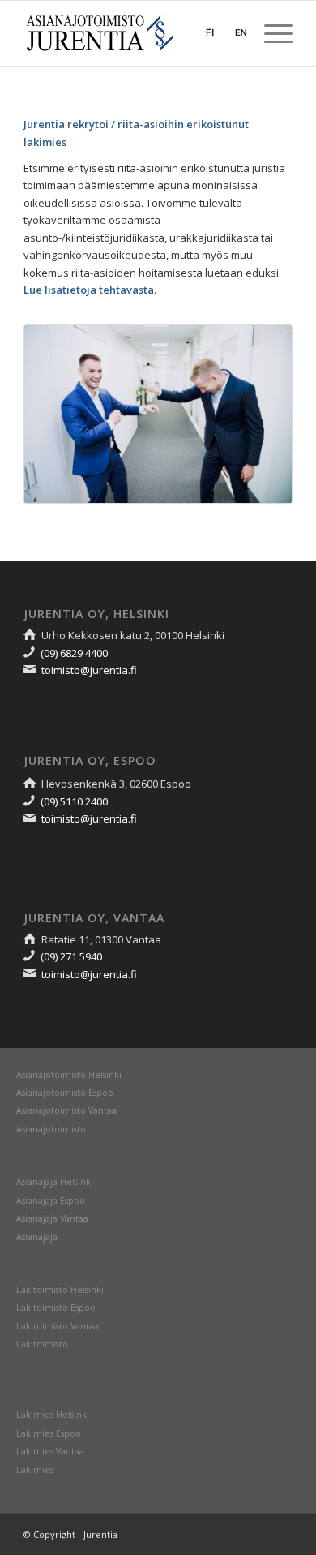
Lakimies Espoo (48, 1433)
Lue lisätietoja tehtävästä (88, 289)
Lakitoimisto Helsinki (60, 1289)
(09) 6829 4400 (74, 653)
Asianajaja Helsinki (54, 1182)
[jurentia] (130, 33)
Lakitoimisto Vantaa (57, 1326)
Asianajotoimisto (51, 1129)
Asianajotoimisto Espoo (64, 1092)
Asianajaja (37, 1237)
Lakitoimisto (42, 1344)
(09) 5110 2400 (74, 801)
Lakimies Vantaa (50, 1451)
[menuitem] (270, 33)
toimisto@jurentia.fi (89, 670)
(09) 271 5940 (71, 956)
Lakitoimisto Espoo (56, 1307)
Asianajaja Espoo (50, 1200)
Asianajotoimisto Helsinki (69, 1074)
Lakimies (34, 1470)
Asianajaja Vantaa (52, 1218)
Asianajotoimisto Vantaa (66, 1110)
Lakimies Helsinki (52, 1414)
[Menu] (270, 33)
